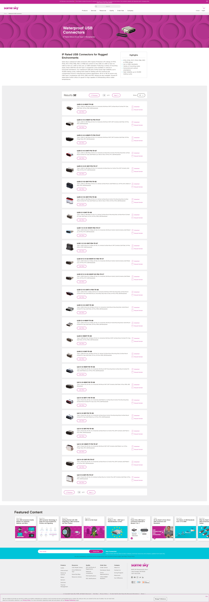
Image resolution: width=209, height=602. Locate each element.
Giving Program (118, 572)
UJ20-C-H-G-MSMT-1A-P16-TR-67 (88, 120)
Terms (142, 593)
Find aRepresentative (104, 573)
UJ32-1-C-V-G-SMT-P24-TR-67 (87, 243)
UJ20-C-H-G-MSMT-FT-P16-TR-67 (88, 135)
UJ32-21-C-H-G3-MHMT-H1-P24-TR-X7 (90, 259)
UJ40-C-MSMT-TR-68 (84, 336)
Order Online (104, 567)
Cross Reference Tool (76, 570)
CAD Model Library (77, 567)
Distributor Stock (105, 570)
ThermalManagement (64, 585)
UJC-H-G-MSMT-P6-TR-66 (86, 382)
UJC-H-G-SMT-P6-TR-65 (85, 413)
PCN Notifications (91, 576)
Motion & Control (63, 573)
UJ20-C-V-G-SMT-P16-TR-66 (86, 197)
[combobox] (107, 6)
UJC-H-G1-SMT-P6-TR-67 (85, 459)
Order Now (120, 10)
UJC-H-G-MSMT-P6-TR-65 (86, 367)
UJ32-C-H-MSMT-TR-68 (85, 320)
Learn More (81, 111)
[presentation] (201, 528)
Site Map (95, 593)
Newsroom (117, 575)
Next (115, 95)
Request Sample (138, 109)
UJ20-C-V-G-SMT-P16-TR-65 (86, 181)
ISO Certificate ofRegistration (91, 568)
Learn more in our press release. (104, 2)
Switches (63, 582)
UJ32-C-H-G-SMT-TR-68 (85, 305)
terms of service (114, 556)
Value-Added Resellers (103, 577)
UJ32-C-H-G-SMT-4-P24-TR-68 (88, 289)
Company (130, 10)
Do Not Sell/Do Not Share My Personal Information (124, 593)
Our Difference (118, 578)
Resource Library (77, 577)
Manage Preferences (70, 600)
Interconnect (64, 570)
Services (93, 10)
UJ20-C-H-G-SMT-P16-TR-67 (87, 150)
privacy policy (104, 556)
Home (5, 13)
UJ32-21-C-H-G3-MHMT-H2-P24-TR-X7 (90, 274)
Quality (112, 10)
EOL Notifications (91, 578)
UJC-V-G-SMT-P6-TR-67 (85, 475)
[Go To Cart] (203, 8)
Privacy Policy (131, 556)
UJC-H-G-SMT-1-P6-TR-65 (86, 398)
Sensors (63, 580)
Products (85, 10)
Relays (62, 577)
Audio (62, 568)
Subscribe (96, 551)
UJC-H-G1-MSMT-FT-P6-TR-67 (87, 444)
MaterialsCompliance (89, 572)
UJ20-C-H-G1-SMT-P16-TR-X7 (87, 166)
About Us (117, 567)
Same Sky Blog (76, 574)
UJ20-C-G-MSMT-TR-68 (85, 104)
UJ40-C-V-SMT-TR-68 (84, 351)
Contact (198, 10)
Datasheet (137, 106)
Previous (94, 95)
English (203, 10)
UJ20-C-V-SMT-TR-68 (84, 212)
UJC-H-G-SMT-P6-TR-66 (85, 428)
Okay (206, 596)
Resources (103, 10)
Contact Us (117, 570)
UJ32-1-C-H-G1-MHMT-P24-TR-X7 (88, 228)
